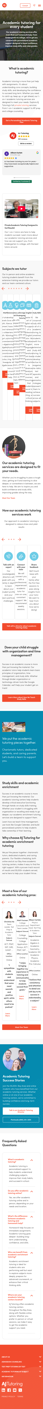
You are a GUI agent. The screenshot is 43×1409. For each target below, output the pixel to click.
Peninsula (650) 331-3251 (21, 1119)
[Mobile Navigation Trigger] (39, 5)
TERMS (20, 1397)
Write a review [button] (26, 143)
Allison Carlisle (35, 964)
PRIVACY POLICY (8, 1397)
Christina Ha (9, 964)
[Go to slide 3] (13, 288)
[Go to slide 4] (16, 288)
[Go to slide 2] (11, 288)
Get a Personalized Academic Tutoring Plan (21, 121)
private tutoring (22, 105)
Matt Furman (22, 964)
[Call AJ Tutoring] (34, 5)
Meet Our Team (8, 498)
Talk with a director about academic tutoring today (21, 627)
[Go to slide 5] (19, 288)
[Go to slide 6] (21, 288)
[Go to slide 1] (8, 288)
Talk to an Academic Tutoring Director (21, 1111)
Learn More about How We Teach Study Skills (21, 698)
